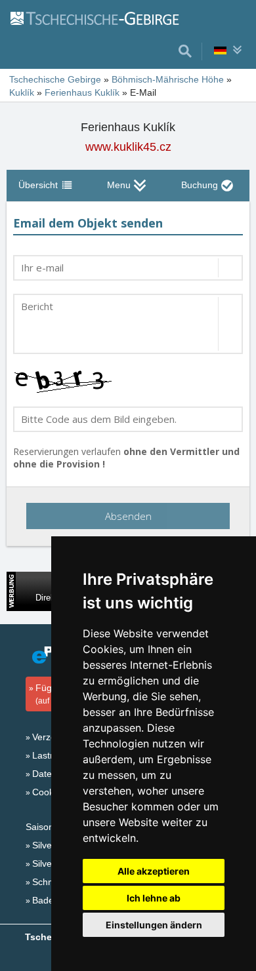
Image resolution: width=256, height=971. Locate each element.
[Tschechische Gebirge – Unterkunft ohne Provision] (102, 17)
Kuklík (21, 92)
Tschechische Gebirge (55, 79)
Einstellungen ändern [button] (154, 924)
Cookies (49, 792)
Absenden (128, 516)
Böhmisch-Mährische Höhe (168, 79)
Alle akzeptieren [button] (153, 871)
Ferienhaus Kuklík (82, 92)
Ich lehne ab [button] (154, 897)
